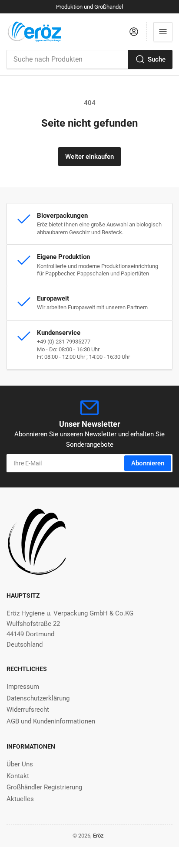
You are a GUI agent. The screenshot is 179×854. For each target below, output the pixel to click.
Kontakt (18, 776)
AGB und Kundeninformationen (51, 721)
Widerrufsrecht (28, 709)
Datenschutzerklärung (38, 698)
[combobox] (89, 59)
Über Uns (20, 764)
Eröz (98, 835)
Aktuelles (20, 799)
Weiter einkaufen (89, 156)
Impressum (23, 686)
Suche (157, 59)
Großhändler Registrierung (44, 787)
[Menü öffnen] (162, 31)
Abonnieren (147, 463)
